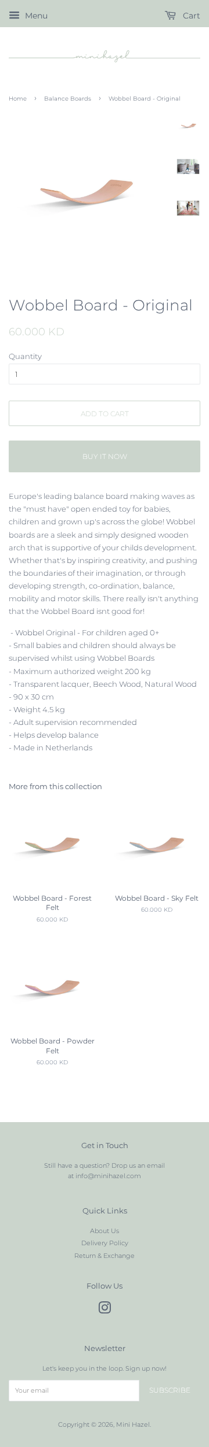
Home (18, 98)
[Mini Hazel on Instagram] (104, 1311)
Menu (35, 15)
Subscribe (169, 1390)
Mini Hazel (133, 1424)
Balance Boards (67, 98)
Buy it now (104, 456)
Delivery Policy (104, 1243)
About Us (104, 1231)
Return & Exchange (104, 1256)
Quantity (25, 356)
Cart (190, 15)
